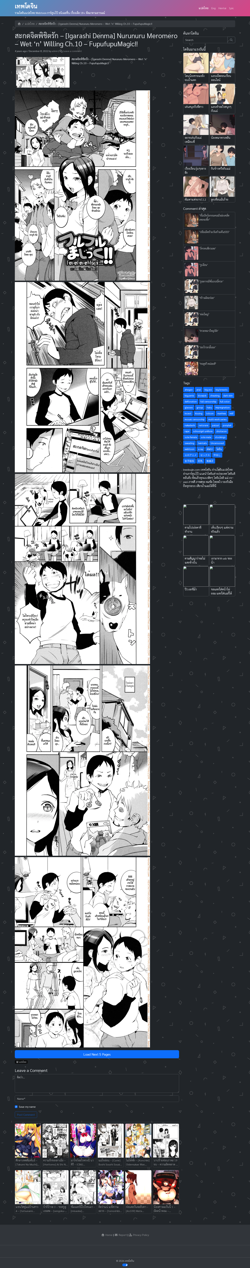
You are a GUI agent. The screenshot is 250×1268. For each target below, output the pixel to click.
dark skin (228, 395)
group (200, 407)
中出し (217, 454)
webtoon (189, 448)
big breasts (222, 389)
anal (198, 389)
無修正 (210, 460)
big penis (189, 395)
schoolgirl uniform (203, 431)
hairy (209, 407)
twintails (202, 443)
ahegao (189, 389)
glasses (189, 407)
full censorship (208, 401)
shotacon (221, 431)
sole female (191, 437)
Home (108, 1235)
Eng (213, 8)
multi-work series (217, 419)
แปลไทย (204, 8)
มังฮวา (210, 448)
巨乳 (200, 460)
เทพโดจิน (26, 6)
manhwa (221, 413)
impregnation (222, 407)
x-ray (200, 448)
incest (188, 413)
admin (55, 50)
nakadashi (190, 425)
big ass (208, 389)
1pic (231, 8)
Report (122, 1235)
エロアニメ (191, 454)
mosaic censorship (195, 419)
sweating (189, 443)
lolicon (210, 413)
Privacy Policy (140, 1235)
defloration (191, 401)
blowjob (202, 395)
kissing (198, 413)
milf (231, 413)
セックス (205, 454)
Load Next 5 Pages (97, 1054)
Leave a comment (72, 50)
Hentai (222, 8)
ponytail (227, 425)
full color (225, 401)
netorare (203, 425)
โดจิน (219, 448)
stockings (220, 437)
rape (187, 431)
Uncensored (217, 443)
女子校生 (189, 460)
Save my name (27, 1106)
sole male (206, 437)
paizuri (215, 425)
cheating (215, 395)
